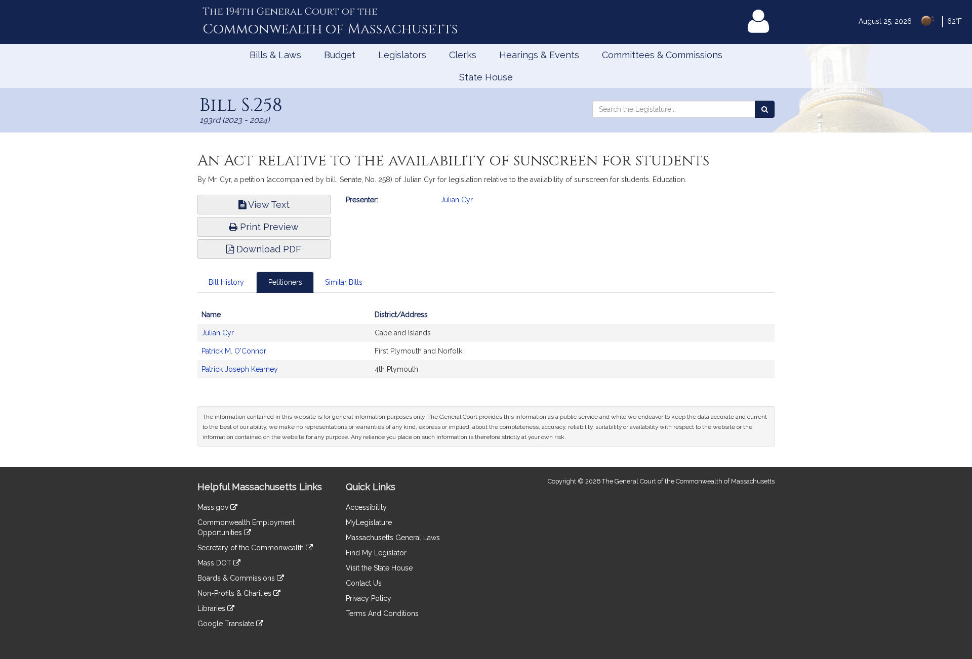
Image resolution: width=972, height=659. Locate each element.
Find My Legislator (376, 553)
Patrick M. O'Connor (233, 351)
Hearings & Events (539, 55)
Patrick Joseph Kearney (239, 369)
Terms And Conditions (382, 613)
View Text (268, 204)
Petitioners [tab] (285, 282)
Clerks (462, 55)
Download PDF (267, 249)
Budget (339, 55)
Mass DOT (215, 563)
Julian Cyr (456, 200)
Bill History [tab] (226, 282)
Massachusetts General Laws (393, 538)
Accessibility (366, 507)
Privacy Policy (368, 598)
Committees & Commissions (662, 55)
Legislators (402, 55)
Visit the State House (379, 568)
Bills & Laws (275, 55)
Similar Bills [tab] (343, 282)
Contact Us (364, 583)
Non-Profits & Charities (235, 593)
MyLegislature (369, 522)
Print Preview (268, 227)
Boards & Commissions (237, 578)
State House (486, 77)
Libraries (212, 608)
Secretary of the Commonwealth (251, 548)
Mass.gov (213, 507)
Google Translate (226, 624)
